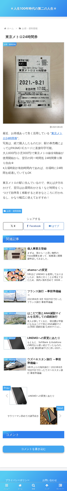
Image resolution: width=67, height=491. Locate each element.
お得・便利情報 (14, 211)
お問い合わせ (49, 480)
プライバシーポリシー (17, 480)
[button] (60, 440)
